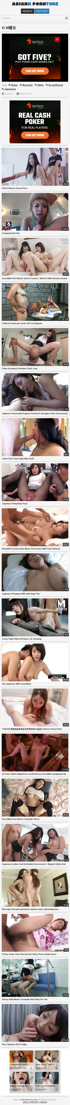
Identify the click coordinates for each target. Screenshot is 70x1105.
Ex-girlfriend (55, 85)
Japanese (10, 89)
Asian (14, 85)
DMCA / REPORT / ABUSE (35, 1102)
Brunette (27, 85)
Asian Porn (35, 4)
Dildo (40, 85)
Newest (28, 11)
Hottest (42, 11)
